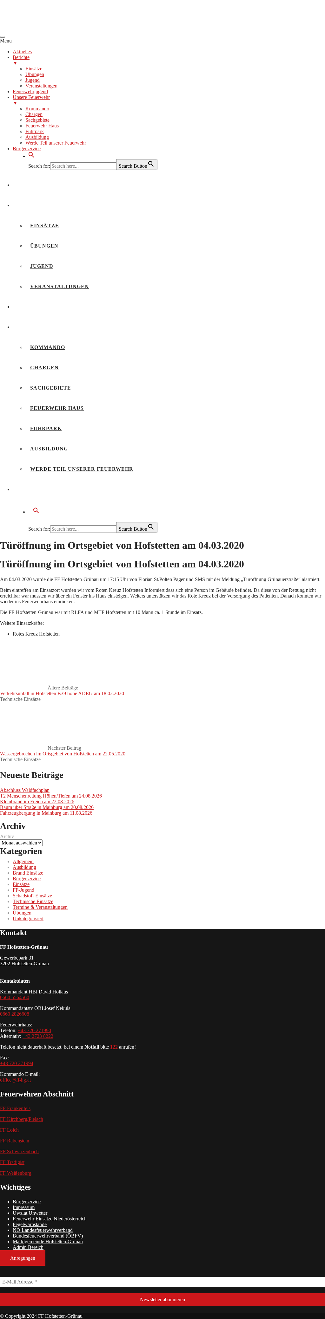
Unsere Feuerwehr (48, 327)
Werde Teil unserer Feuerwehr (81, 469)
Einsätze (44, 225)
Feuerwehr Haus (57, 408)
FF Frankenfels (15, 1108)
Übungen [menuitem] (34, 74)
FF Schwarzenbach (19, 1151)
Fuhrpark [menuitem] (34, 131)
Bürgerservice (42, 489)
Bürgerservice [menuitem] (27, 148)
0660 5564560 (14, 997)
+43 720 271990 (34, 1030)
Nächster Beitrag (62, 750)
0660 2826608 (14, 1014)
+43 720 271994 (16, 1063)
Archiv (7, 836)
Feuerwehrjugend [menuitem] (30, 91)
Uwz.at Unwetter (30, 1213)
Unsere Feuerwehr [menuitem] (31, 100)
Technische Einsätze (20, 699)
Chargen (44, 367)
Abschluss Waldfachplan (25, 790)
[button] (31, 156)
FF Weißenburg (15, 1173)
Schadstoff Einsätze (32, 895)
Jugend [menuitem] (32, 80)
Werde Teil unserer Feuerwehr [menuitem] (55, 142)
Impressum (24, 1207)
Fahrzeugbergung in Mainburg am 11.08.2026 (46, 813)
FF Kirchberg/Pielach (21, 1119)
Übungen (44, 246)
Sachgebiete (50, 388)
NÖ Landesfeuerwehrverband (43, 1230)
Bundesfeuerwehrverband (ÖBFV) (48, 1235)
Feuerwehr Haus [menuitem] (42, 125)
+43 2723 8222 (38, 1036)
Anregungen (22, 1258)
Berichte (32, 205)
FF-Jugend (23, 890)
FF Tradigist (12, 1162)
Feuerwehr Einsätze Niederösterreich (50, 1218)
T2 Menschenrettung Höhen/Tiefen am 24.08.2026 (51, 796)
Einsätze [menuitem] (33, 68)
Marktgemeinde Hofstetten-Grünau (48, 1241)
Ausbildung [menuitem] (37, 137)
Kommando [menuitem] (37, 108)
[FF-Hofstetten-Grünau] (47, 29)
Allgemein (23, 861)
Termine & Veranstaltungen (40, 907)
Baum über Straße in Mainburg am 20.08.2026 (47, 807)
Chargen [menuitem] (34, 114)
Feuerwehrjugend (47, 306)
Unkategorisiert (28, 918)
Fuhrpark (46, 428)
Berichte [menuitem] (21, 60)
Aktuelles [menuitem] (22, 51)
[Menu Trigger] (2, 37)
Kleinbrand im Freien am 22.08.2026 (37, 801)
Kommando (47, 347)
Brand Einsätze (28, 873)
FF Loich (9, 1130)
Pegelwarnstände (30, 1224)
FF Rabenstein (14, 1140)
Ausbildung (49, 448)
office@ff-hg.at (15, 1080)
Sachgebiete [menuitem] (37, 120)
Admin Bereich (28, 1247)
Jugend (41, 266)
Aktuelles (34, 185)
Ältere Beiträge (62, 690)
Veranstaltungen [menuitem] (41, 85)
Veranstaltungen (59, 286)
